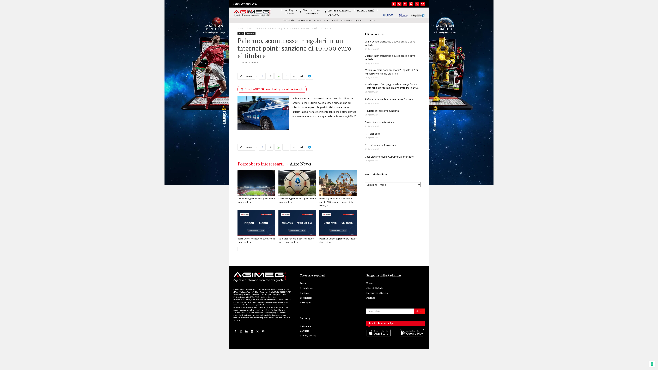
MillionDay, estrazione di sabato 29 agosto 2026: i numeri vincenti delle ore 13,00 (336, 202)
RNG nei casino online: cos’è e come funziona (389, 99)
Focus (249, 28)
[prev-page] (239, 249)
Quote (358, 20)
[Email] (293, 76)
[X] (417, 4)
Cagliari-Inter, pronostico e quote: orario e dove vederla (390, 57)
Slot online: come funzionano (381, 145)
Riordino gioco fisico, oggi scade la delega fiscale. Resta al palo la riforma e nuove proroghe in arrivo (392, 86)
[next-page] (245, 249)
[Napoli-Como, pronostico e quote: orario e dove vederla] (256, 223)
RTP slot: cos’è (373, 133)
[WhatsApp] (278, 76)
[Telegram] (411, 4)
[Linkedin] (405, 4)
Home (240, 28)
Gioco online (304, 20)
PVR (326, 20)
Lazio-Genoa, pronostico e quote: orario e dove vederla (390, 43)
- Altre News (299, 164)
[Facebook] (394, 4)
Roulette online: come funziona (382, 110)
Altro (372, 20)
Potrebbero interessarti (260, 164)
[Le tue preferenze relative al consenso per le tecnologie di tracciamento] (652, 364)
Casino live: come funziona (379, 122)
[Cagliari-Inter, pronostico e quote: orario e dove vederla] (297, 183)
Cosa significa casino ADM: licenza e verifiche (389, 156)
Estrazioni (346, 20)
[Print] (301, 76)
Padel (335, 20)
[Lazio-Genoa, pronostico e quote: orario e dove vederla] (256, 183)
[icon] (378, 336)
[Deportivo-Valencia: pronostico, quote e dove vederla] (338, 223)
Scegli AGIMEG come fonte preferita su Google (274, 89)
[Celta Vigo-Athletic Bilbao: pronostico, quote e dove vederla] (297, 223)
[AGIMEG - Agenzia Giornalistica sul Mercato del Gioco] (252, 13)
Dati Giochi (288, 20)
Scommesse (250, 33)
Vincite (317, 20)
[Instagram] (399, 4)
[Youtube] (423, 4)
